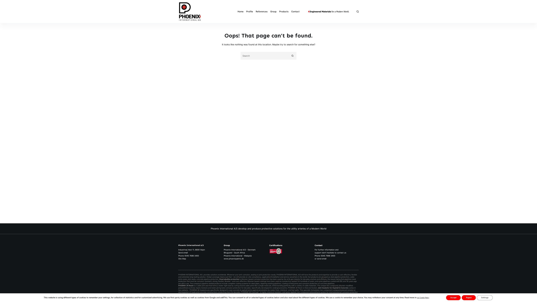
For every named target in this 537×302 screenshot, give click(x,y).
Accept (453, 297)
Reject (469, 297)
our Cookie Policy (423, 298)
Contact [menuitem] (295, 11)
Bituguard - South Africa (234, 253)
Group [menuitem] (273, 11)
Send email (183, 253)
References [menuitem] (262, 11)
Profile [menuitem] (249, 11)
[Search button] (292, 56)
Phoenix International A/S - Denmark (239, 250)
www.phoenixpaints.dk (234, 259)
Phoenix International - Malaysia (238, 256)
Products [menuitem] (283, 11)
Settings (484, 297)
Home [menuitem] (240, 11)
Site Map (182, 259)
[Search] (358, 11)
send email (321, 259)
